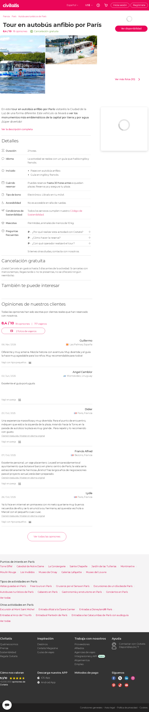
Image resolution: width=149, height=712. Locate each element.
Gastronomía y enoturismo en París (82, 592)
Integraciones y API (85, 656)
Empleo (79, 664)
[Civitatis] (11, 5)
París (14, 16)
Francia (6, 16)
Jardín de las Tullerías (104, 566)
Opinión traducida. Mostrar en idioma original (23, 436)
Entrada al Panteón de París (52, 615)
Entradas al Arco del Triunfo (16, 615)
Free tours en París (41, 586)
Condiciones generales (91, 707)
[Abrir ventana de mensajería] (7, 705)
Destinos (42, 644)
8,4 (7, 31)
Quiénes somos (9, 644)
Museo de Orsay (48, 572)
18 (14, 31)
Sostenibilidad (8, 652)
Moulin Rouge (8, 572)
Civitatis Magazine (47, 648)
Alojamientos (82, 660)
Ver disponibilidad (131, 28)
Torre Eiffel (6, 566)
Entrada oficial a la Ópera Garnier (57, 609)
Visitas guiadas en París (13, 586)
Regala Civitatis (8, 656)
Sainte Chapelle (79, 566)
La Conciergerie (57, 566)
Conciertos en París (117, 592)
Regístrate (139, 5)
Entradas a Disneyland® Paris (96, 609)
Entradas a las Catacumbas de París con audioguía (100, 615)
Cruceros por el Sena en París (73, 586)
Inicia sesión (120, 5)
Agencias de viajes (84, 652)
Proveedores (81, 644)
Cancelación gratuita (46, 31)
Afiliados (79, 648)
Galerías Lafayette (71, 572)
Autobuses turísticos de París (32, 16)
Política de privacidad (127, 707)
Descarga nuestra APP (52, 672)
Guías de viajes (45, 652)
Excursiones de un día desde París (113, 586)
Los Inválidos (27, 572)
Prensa (4, 648)
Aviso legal (109, 707)
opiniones (21, 31)
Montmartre (128, 566)
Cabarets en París (48, 592)
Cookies (144, 707)
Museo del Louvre (96, 572)
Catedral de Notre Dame (31, 566)
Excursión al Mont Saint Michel (17, 609)
